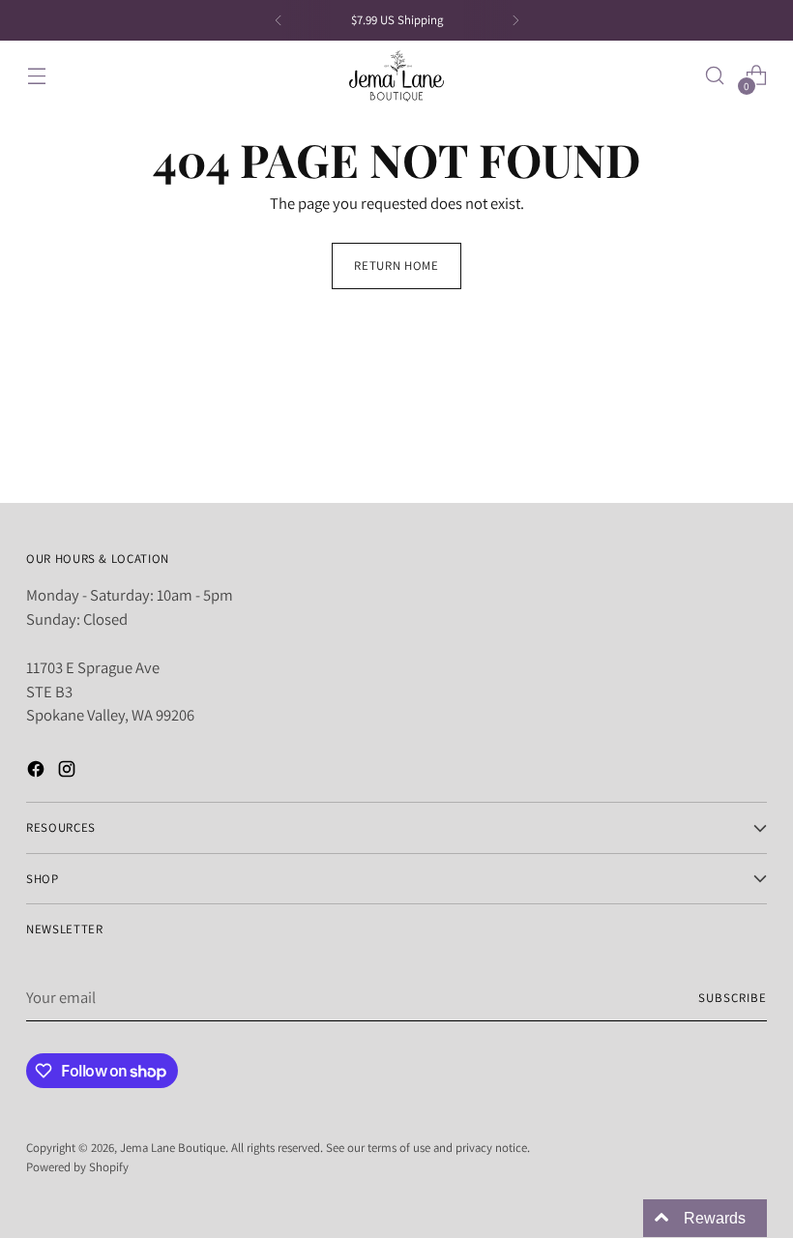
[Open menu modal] (36, 76)
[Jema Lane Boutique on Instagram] (68, 772)
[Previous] (278, 20)
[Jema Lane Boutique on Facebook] (37, 772)
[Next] (515, 20)
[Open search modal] (715, 76)
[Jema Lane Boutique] (396, 75)
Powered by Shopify (77, 1167)
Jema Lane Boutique (172, 1147)
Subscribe (732, 997)
